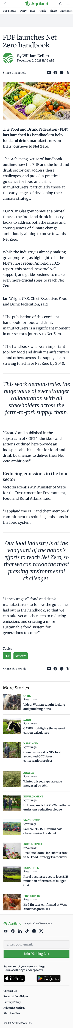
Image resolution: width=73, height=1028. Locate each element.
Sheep (53, 10)
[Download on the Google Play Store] (52, 978)
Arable (42, 10)
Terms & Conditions (16, 996)
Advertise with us (14, 1007)
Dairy (23, 10)
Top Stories (9, 10)
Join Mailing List (36, 954)
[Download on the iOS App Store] (19, 978)
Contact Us (10, 990)
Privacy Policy (12, 1002)
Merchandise (12, 1013)
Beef (32, 10)
